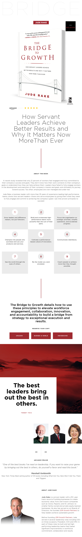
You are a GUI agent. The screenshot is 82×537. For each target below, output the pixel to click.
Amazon (19, 335)
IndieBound (63, 335)
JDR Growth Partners (68, 510)
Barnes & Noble (41, 335)
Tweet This (26, 412)
